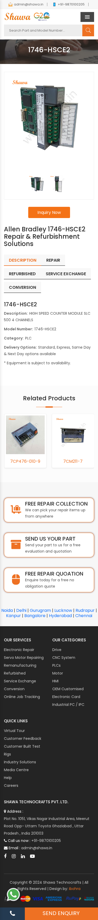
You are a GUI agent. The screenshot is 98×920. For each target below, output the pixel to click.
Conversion (14, 689)
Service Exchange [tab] (66, 274)
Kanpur (13, 616)
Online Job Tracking (22, 696)
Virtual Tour (14, 730)
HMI (55, 681)
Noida (7, 610)
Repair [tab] (53, 260)
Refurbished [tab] (22, 274)
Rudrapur (85, 610)
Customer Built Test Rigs (22, 750)
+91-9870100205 (71, 4)
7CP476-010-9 (25, 461)
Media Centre (16, 769)
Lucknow (63, 610)
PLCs (56, 665)
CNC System (63, 657)
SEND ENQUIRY (61, 913)
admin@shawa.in (28, 4)
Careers (11, 785)
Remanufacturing (20, 665)
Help (8, 777)
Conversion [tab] (22, 287)
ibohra (74, 888)
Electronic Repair (19, 649)
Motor (57, 673)
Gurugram (40, 610)
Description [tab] (22, 260)
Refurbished (15, 673)
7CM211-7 (73, 461)
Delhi (21, 610)
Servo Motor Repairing (24, 657)
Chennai (83, 616)
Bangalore (34, 616)
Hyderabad (60, 616)
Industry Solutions (20, 762)
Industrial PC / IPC (68, 704)
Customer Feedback (22, 738)
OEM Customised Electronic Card (68, 692)
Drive (56, 649)
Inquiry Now (49, 212)
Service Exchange (20, 681)
